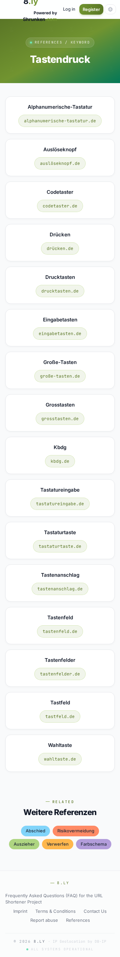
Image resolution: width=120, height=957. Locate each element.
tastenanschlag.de (60, 589)
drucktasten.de (60, 291)
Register (91, 9)
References (78, 920)
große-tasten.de (60, 376)
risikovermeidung (75, 830)
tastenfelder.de (60, 674)
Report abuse (44, 920)
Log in (69, 9)
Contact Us (95, 911)
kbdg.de (60, 461)
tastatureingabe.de (60, 504)
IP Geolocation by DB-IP (79, 941)
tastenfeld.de (60, 631)
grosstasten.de (60, 418)
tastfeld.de (60, 716)
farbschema (94, 844)
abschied (35, 830)
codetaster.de (60, 206)
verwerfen (58, 844)
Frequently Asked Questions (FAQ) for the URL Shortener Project (54, 899)
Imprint (20, 911)
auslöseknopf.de (60, 163)
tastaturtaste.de (60, 546)
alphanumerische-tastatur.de (60, 121)
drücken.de (60, 248)
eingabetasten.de (60, 333)
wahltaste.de (60, 759)
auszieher (24, 844)
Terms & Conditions (55, 911)
